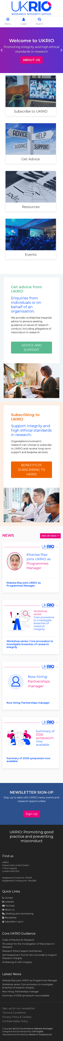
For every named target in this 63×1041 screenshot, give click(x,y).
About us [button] (31, 60)
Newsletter (10, 917)
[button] (1, 50)
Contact (8, 897)
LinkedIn (9, 901)
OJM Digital (37, 1031)
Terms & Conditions (14, 1012)
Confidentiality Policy (15, 1021)
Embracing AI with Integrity (17, 962)
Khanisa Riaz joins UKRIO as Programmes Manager (29, 980)
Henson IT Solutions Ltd (40, 1034)
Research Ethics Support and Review (22, 951)
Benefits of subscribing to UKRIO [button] (31, 469)
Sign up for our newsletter (18, 1008)
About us (9, 909)
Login (24, 23)
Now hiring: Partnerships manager (20, 991)
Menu (7, 23)
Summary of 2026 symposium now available (25, 995)
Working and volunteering (19, 913)
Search (39, 23)
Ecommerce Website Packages (37, 1028)
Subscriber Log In (13, 921)
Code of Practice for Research (18, 940)
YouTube (10, 905)
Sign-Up (31, 814)
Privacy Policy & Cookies (16, 1017)
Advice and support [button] (32, 347)
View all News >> (50, 535)
